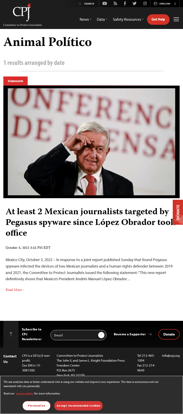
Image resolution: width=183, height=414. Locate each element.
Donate (169, 334)
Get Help (158, 19)
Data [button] (101, 19)
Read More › (15, 290)
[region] (91, 395)
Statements (15, 81)
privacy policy (24, 393)
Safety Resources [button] (127, 19)
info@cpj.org (171, 355)
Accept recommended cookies (78, 405)
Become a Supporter (130, 334)
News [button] (84, 19)
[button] (175, 3)
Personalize (36, 405)
